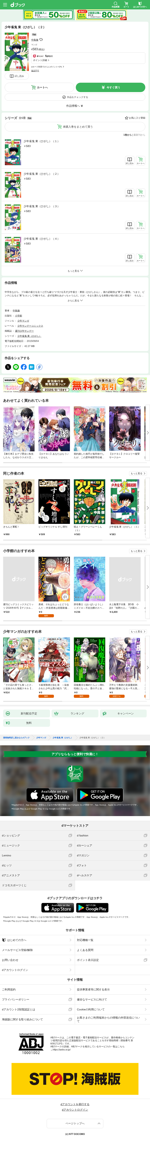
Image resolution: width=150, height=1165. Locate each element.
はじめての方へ (16, 940)
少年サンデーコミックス (30, 325)
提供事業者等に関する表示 (93, 989)
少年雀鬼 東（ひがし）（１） (42, 141)
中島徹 (34, 40)
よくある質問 (85, 950)
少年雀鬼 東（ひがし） (29, 336)
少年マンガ (23, 320)
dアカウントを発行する (75, 1104)
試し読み (19, 76)
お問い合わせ (10, 960)
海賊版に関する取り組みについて (22, 1019)
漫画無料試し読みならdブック (16, 738)
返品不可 (35, 71)
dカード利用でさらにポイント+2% (46, 67)
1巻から (127, 135)
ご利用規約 (9, 989)
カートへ (42, 87)
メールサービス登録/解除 (17, 950)
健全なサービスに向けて (92, 999)
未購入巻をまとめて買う (78, 126)
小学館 (18, 315)
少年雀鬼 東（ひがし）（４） (42, 238)
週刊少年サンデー (24, 331)
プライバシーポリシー (15, 999)
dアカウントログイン (15, 969)
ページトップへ (75, 1123)
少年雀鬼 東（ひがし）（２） (42, 173)
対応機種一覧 (85, 940)
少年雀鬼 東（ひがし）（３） (42, 206)
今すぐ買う (113, 87)
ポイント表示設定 (88, 960)
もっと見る (136, 473)
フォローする (41, 40)
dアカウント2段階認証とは (18, 1009)
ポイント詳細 (40, 60)
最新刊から (139, 135)
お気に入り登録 (137, 117)
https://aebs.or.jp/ (62, 1049)
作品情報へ (73, 105)
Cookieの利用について (91, 1009)
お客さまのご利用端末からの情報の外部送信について (108, 1019)
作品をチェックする (77, 97)
